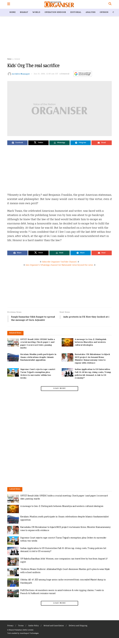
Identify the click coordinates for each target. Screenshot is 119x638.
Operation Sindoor (55, 12)
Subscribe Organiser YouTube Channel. (59, 261)
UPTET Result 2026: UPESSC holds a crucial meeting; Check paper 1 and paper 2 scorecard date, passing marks (37, 344)
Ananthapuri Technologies (29, 633)
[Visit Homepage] (59, 4)
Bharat (24, 12)
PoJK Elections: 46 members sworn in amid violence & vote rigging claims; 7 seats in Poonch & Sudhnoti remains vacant (62, 592)
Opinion (104, 12)
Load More (59, 388)
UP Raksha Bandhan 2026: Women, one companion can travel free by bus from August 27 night (64, 560)
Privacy (10, 625)
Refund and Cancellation (54, 625)
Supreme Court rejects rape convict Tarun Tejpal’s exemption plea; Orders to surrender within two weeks (37, 374)
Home (12, 12)
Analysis (90, 12)
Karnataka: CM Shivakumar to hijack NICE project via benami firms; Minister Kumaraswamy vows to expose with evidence (92, 359)
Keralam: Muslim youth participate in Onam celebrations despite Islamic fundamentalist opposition (38, 357)
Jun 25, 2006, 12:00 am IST (46, 74)
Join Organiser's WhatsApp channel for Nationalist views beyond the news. (59, 265)
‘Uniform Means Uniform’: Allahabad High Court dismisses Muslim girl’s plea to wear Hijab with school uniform (65, 571)
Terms (21, 625)
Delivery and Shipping (78, 625)
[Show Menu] (8, 4)
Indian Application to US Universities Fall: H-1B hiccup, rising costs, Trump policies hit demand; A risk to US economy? (93, 374)
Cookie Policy (33, 625)
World (36, 12)
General (17, 59)
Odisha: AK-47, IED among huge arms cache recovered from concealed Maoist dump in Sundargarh (63, 581)
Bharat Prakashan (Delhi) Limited (21, 630)
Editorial (75, 12)
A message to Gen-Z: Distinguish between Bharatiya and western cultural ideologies (90, 342)
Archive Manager (21, 74)
